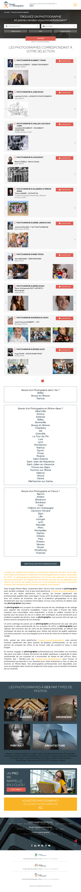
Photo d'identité (64, 758)
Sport (22, 758)
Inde (32, 829)
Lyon (14, 824)
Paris (10, 824)
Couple (40, 753)
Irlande (28, 829)
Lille (48, 824)
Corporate (14, 758)
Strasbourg (64, 824)
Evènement (63, 756)
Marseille (19, 824)
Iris (40, 760)
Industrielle (73, 756)
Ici (40, 807)
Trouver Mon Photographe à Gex (31, 879)
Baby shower (33, 760)
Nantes (57, 824)
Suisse (52, 829)
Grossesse (17, 753)
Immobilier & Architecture (53, 753)
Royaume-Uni (20, 829)
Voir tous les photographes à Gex (40, 564)
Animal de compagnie (12, 756)
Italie (56, 829)
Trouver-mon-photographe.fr (64, 591)
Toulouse (36, 824)
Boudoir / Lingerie (58, 760)
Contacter (65, 61)
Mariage (9, 753)
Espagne (62, 829)
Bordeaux (43, 824)
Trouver (40, 38)
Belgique (37, 829)
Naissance (26, 753)
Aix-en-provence (28, 824)
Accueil (6, 12)
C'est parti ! (16, 789)
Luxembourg (45, 829)
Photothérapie (21, 760)
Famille (33, 753)
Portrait (24, 756)
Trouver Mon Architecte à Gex (32, 859)
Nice (52, 824)
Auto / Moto (45, 758)
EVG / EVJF (46, 760)
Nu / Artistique (44, 756)
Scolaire (54, 758)
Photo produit (69, 753)
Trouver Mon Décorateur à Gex (32, 869)
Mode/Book (33, 756)
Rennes (70, 824)
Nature (37, 758)
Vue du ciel (29, 758)
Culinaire (54, 756)
